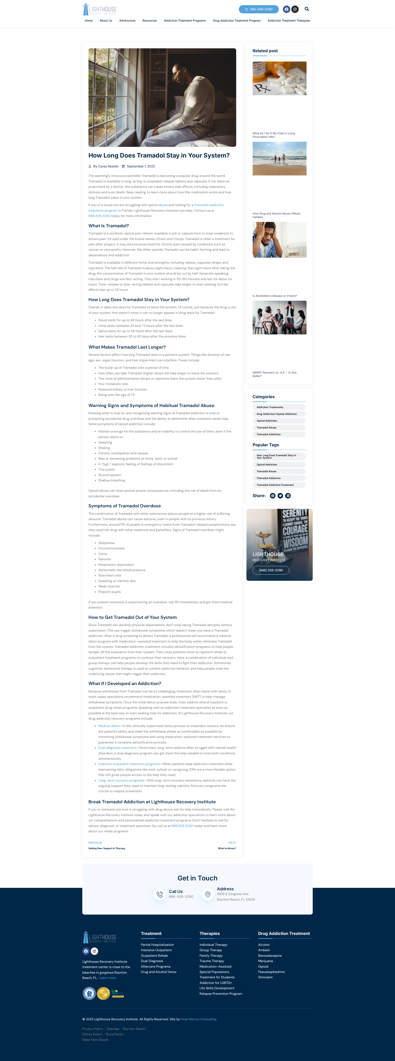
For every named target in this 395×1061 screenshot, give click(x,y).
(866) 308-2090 (271, 570)
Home (89, 20)
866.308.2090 (99, 216)
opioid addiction (267, 464)
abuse (163, 205)
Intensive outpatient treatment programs (129, 764)
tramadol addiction (269, 478)
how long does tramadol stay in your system (276, 456)
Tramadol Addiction (269, 434)
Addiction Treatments (270, 407)
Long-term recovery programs (121, 780)
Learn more (107, 978)
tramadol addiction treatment (275, 485)
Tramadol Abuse (266, 427)
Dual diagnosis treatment (117, 748)
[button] (307, 9)
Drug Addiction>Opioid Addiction (277, 414)
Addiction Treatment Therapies (289, 20)
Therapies (210, 933)
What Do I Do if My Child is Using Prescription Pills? (274, 135)
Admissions (127, 20)
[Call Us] (159, 894)
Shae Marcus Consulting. (199, 1019)
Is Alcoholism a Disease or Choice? (275, 295)
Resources (150, 20)
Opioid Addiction (267, 420)
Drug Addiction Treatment (284, 933)
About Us (106, 20)
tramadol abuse (266, 471)
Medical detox (109, 726)
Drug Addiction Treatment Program (237, 20)
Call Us (176, 891)
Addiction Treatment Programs (185, 20)
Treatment (151, 933)
